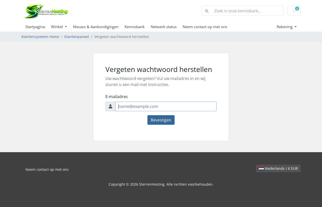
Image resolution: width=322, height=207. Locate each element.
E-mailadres (116, 96)
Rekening (285, 26)
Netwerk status (164, 26)
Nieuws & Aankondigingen (95, 26)
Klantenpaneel (76, 36)
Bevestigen (161, 120)
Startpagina (35, 26)
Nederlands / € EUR (281, 168)
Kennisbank (135, 26)
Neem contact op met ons (205, 26)
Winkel (57, 26)
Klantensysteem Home (40, 36)
